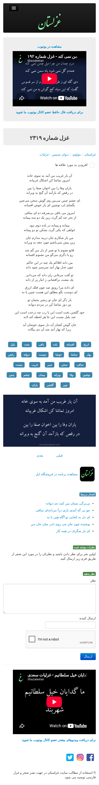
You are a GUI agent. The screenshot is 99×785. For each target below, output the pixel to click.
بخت (26, 344)
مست (19, 364)
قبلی (59, 455)
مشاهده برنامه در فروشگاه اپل (57, 474)
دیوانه (26, 354)
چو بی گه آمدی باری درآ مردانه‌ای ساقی (63, 510)
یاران (35, 385)
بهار (89, 354)
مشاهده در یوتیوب (50, 46)
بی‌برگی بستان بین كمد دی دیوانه (68, 503)
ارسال (88, 656)
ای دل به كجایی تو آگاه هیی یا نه (68, 517)
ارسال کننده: (87, 618)
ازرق (86, 344)
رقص (11, 354)
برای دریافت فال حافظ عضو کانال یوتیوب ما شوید (49, 112)
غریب (35, 364)
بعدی (40, 455)
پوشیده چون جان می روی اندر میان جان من (60, 524)
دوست (42, 354)
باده (55, 344)
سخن (64, 364)
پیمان (42, 375)
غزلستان (90, 154)
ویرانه (57, 375)
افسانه (70, 344)
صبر (49, 364)
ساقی (80, 364)
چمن (11, 375)
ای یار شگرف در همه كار (73, 531)
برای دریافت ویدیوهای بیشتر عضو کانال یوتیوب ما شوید (59, 740)
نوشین (86, 375)
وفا (71, 375)
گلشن (50, 385)
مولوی (76, 154)
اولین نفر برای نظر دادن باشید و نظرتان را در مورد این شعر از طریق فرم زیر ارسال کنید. (54, 556)
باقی (41, 344)
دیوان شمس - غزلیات (54, 154)
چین (65, 385)
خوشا (58, 354)
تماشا (74, 354)
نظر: (93, 580)
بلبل (12, 344)
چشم (26, 375)
